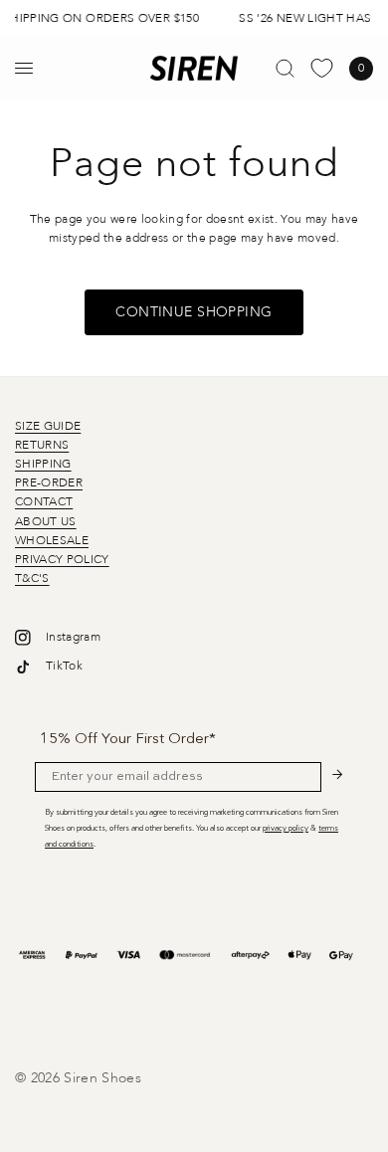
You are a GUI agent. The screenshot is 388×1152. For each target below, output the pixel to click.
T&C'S (32, 578)
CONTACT (44, 501)
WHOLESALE (52, 540)
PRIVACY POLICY (62, 559)
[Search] (285, 68)
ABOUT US (46, 521)
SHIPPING (43, 464)
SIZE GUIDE (48, 426)
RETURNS (42, 445)
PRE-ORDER (49, 482)
